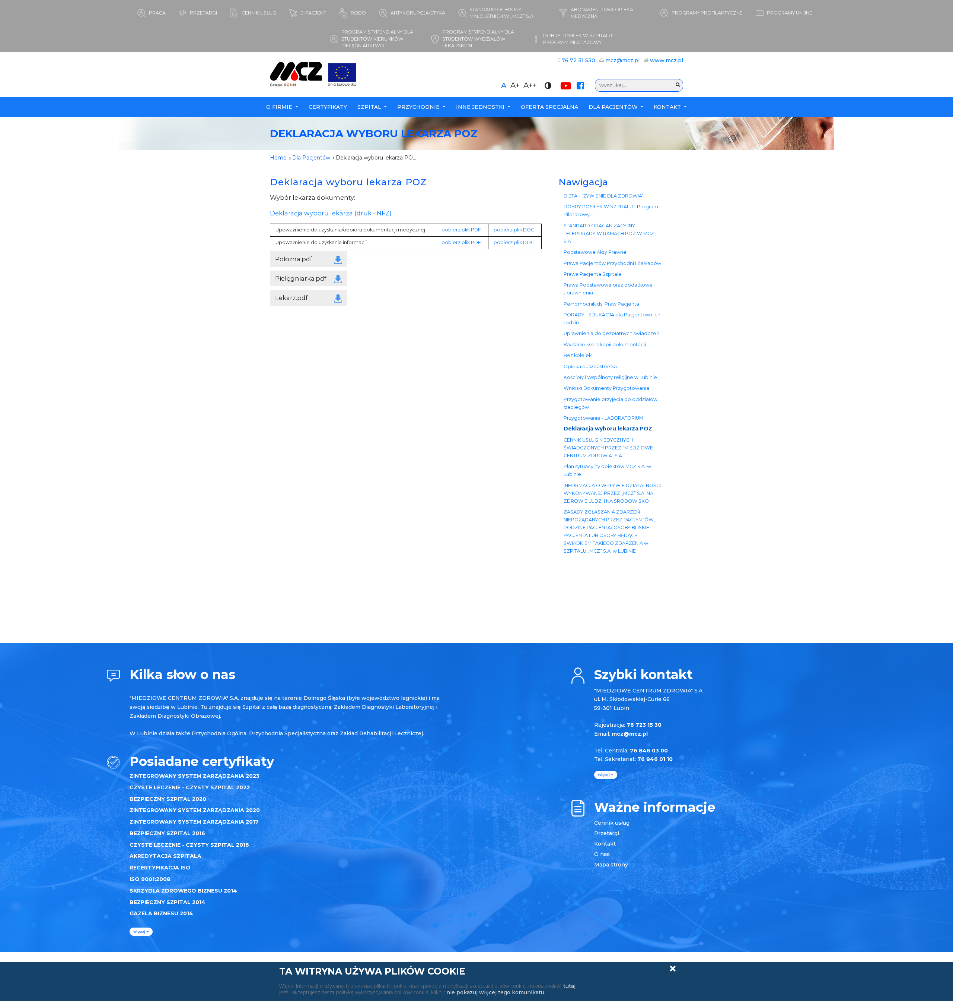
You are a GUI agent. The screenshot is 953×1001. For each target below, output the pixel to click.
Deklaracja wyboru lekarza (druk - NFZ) (331, 213)
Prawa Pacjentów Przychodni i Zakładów (612, 263)
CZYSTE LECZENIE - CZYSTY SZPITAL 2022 (190, 787)
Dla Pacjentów (614, 107)
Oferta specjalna (549, 107)
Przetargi (606, 833)
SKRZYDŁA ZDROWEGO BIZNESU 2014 (183, 890)
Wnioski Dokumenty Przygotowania (606, 388)
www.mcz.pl (666, 60)
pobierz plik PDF (461, 230)
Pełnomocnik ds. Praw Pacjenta (601, 304)
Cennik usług (612, 823)
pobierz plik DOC (514, 230)
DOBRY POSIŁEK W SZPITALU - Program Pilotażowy (611, 210)
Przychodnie (419, 107)
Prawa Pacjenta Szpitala (592, 274)
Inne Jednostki (481, 107)
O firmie (280, 107)
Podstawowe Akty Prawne (595, 252)
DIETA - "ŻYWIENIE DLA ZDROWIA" (604, 196)
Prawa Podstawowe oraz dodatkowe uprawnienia (608, 289)
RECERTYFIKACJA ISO (160, 867)
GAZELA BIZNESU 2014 (161, 913)
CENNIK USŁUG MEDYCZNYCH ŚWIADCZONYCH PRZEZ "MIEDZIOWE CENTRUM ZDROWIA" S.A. (608, 447)
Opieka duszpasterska (590, 366)
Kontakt (668, 107)
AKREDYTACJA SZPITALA (165, 856)
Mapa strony (611, 864)
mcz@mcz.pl (622, 60)
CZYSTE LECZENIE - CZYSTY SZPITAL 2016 (189, 844)
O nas (602, 854)
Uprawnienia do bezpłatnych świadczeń (612, 333)
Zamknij (673, 969)
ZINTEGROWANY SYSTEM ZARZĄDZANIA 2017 (194, 821)
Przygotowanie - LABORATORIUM (603, 418)
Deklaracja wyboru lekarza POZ (608, 428)
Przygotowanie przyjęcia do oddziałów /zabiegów (610, 403)
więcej (139, 931)
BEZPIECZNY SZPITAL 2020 (168, 799)
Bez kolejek (578, 355)
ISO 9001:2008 (150, 879)
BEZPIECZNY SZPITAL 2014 (167, 902)
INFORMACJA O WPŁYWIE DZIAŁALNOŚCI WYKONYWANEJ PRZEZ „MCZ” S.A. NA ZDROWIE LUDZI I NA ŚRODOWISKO (612, 493)
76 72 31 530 (578, 60)
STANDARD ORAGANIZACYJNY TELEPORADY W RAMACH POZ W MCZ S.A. (609, 233)
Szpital (370, 107)
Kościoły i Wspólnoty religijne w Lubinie (610, 377)
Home (278, 157)
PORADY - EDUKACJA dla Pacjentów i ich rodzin (612, 318)
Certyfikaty (328, 107)
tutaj (569, 986)
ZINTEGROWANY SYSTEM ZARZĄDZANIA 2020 (195, 810)
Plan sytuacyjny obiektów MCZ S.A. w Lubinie (607, 470)
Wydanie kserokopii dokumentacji (605, 344)
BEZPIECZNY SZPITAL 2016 (167, 833)
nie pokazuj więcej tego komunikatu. (495, 992)
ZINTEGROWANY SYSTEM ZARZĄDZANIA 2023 (194, 776)
